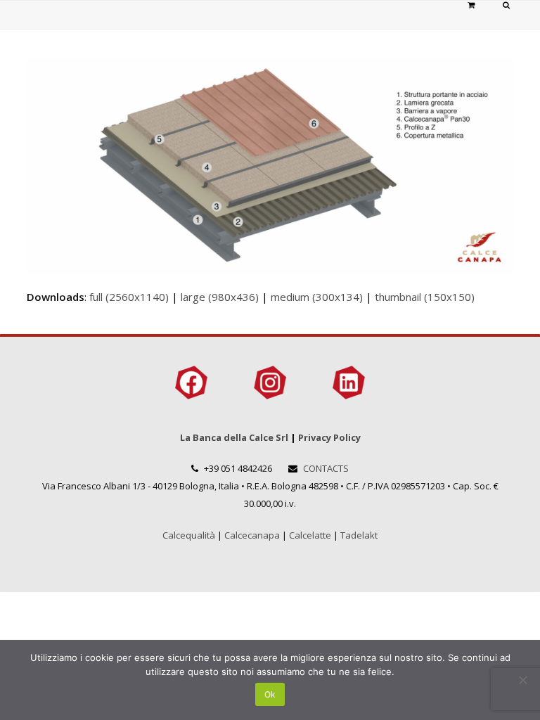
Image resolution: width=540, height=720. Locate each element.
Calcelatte (310, 535)
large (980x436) (220, 297)
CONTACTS (326, 468)
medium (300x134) (317, 297)
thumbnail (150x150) (425, 297)
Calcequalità (188, 535)
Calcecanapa (252, 535)
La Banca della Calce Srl (234, 437)
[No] (522, 680)
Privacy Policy (329, 437)
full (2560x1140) (129, 297)
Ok (270, 694)
